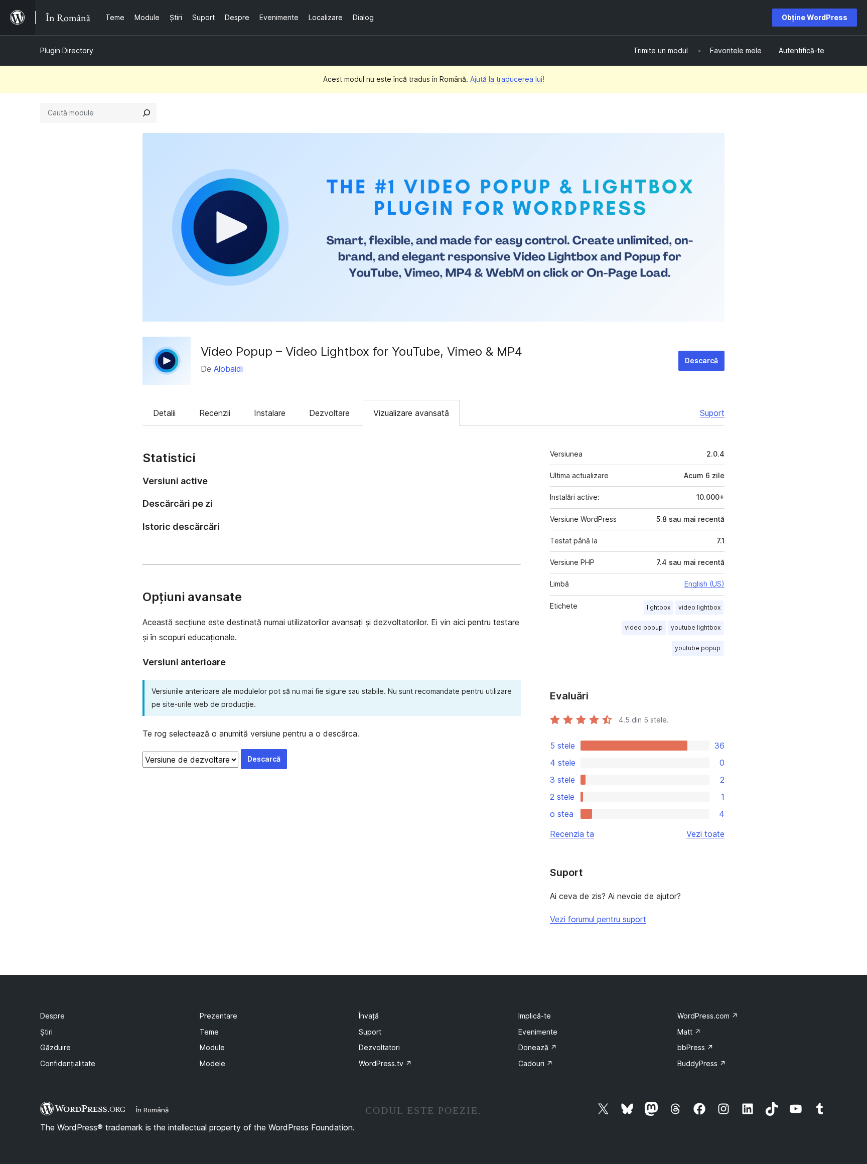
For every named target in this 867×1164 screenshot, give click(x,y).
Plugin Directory (66, 50)
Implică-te (534, 1015)
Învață (369, 1015)
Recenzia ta (572, 834)
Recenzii (214, 413)
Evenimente (537, 1032)
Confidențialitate (67, 1063)
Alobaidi (228, 369)
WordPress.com (707, 1015)
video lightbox (699, 607)
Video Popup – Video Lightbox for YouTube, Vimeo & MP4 (361, 351)
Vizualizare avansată (411, 413)
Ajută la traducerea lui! (507, 79)
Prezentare (218, 1015)
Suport (712, 413)
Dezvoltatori (379, 1047)
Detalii (164, 413)
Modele (212, 1063)
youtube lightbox (695, 627)
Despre (52, 1015)
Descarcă (701, 360)
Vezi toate (705, 834)
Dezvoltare (329, 413)
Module (212, 1047)
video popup (644, 627)
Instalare (269, 413)
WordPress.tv (385, 1063)
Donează (537, 1047)
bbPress (695, 1047)
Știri (46, 1032)
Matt (689, 1032)
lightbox (658, 607)
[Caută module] (146, 113)
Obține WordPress (814, 17)
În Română (152, 1110)
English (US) (704, 583)
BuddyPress (701, 1063)
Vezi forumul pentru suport (598, 919)
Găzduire (55, 1047)
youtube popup (697, 648)
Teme (209, 1032)
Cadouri (535, 1063)
